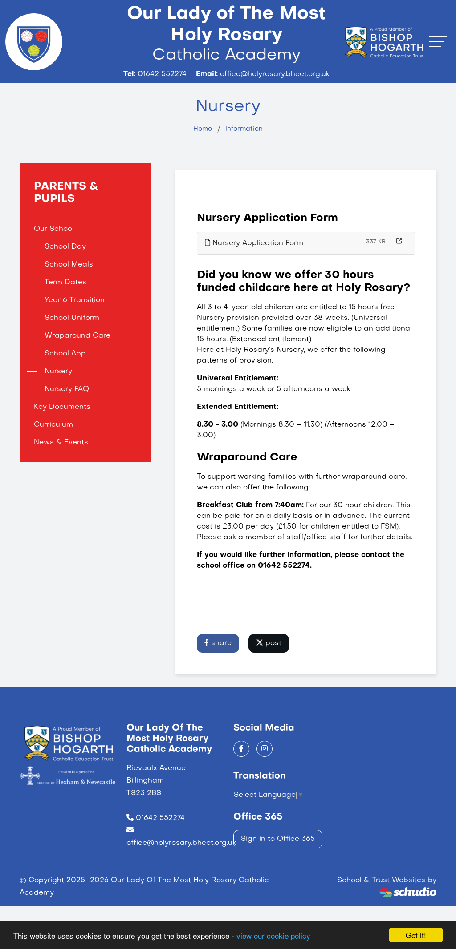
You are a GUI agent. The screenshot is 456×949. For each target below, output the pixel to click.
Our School (54, 229)
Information (244, 129)
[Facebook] (241, 749)
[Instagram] (264, 749)
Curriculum (53, 424)
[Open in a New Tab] (399, 242)
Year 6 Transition (75, 300)
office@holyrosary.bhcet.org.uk (181, 843)
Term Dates (65, 282)
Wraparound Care (77, 335)
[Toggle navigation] (438, 41)
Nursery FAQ (67, 389)
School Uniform (72, 318)
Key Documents (62, 407)
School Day (65, 246)
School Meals (69, 264)
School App (65, 353)
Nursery (58, 371)
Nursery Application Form (256, 243)
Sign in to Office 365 (278, 839)
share (220, 643)
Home (202, 129)
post (272, 643)
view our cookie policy (273, 935)
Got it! (416, 935)
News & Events (61, 442)
